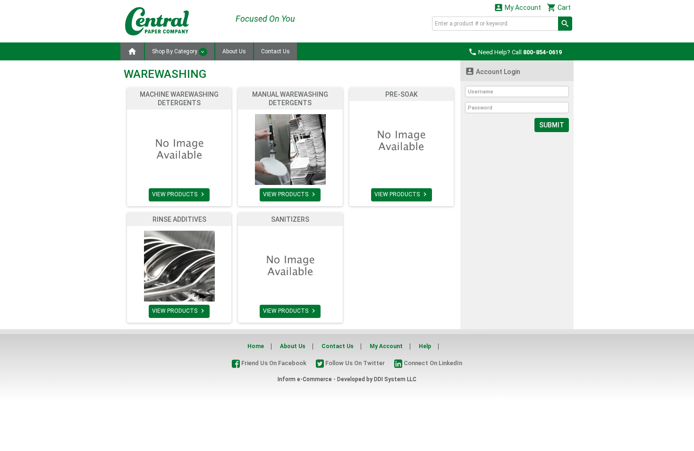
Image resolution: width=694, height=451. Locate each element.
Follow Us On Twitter (354, 363)
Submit (551, 125)
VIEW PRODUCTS (179, 194)
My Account (517, 7)
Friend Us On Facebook (273, 363)
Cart (559, 7)
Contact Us (275, 51)
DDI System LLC (395, 379)
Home (255, 346)
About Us (234, 51)
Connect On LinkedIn (432, 363)
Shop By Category (175, 51)
